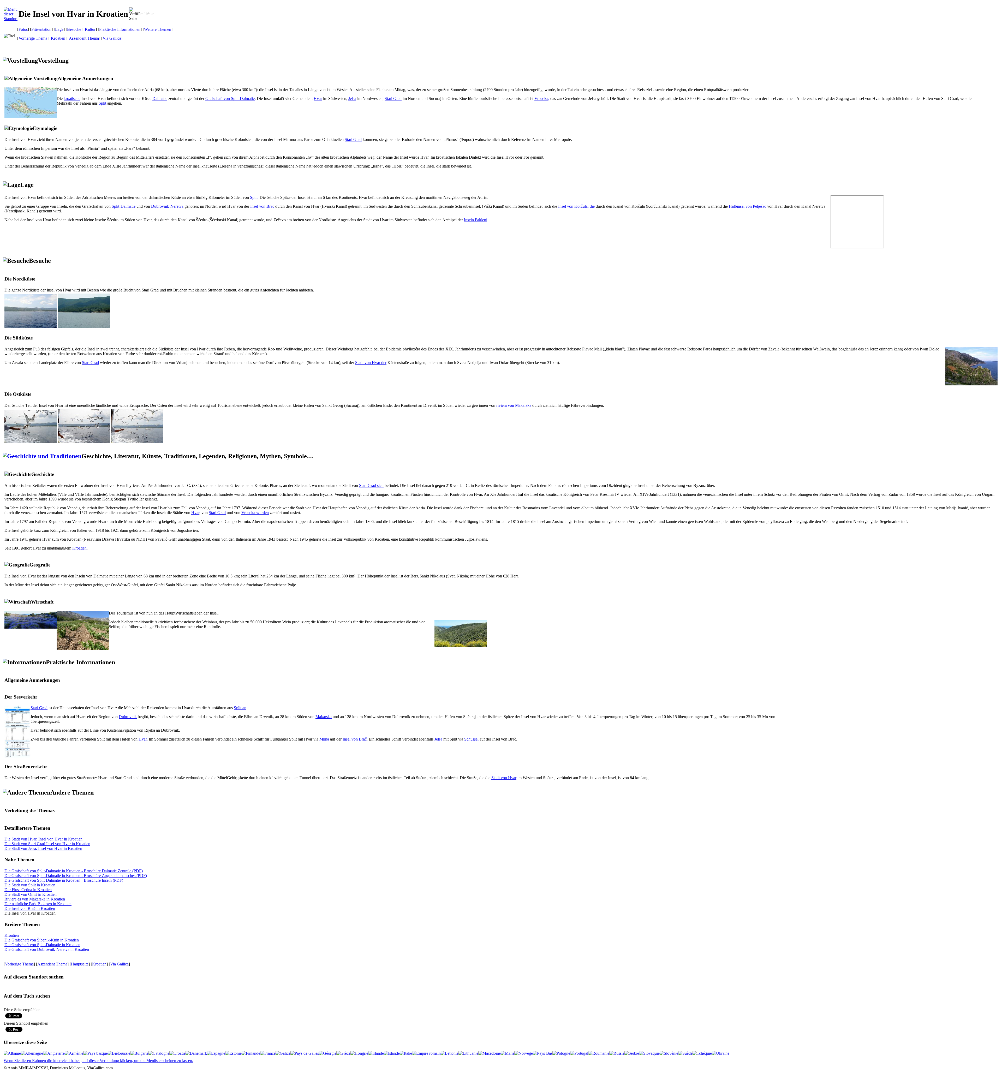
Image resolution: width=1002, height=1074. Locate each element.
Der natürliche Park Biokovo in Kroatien (37, 904)
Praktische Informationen (119, 29)
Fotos (23, 29)
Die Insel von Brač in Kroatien (29, 908)
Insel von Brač (262, 206)
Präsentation (41, 29)
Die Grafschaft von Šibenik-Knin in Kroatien (41, 940)
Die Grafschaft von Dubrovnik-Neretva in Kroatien (46, 949)
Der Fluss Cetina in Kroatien (28, 889)
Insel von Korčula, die (576, 206)
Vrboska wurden (255, 512)
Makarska (323, 716)
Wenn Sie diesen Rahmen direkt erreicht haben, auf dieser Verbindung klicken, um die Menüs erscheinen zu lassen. (98, 1060)
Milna (324, 739)
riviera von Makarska (513, 405)
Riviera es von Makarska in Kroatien (34, 899)
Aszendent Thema (84, 38)
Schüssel (471, 739)
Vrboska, (541, 98)
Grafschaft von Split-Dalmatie (230, 98)
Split (102, 103)
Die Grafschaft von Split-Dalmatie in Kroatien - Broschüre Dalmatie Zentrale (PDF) (73, 871)
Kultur (90, 29)
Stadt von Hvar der (370, 362)
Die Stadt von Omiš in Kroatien (30, 894)
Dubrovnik (128, 716)
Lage (59, 29)
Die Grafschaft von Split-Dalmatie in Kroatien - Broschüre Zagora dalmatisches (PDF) (75, 875)
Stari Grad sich (371, 485)
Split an (240, 708)
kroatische (72, 98)
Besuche (74, 29)
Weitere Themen (157, 29)
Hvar (318, 98)
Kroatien (58, 38)
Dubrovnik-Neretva (167, 206)
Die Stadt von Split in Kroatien (29, 885)
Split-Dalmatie (123, 206)
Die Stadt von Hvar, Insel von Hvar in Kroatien (43, 839)
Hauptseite (79, 964)
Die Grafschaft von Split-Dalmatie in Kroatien (42, 944)
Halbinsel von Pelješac (747, 206)
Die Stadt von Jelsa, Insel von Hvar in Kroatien (43, 848)
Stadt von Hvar (503, 777)
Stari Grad (393, 98)
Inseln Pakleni (475, 220)
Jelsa (352, 98)
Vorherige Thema (33, 38)
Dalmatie (159, 98)
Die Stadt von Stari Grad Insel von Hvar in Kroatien (47, 844)
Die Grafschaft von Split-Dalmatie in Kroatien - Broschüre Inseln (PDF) (63, 880)
